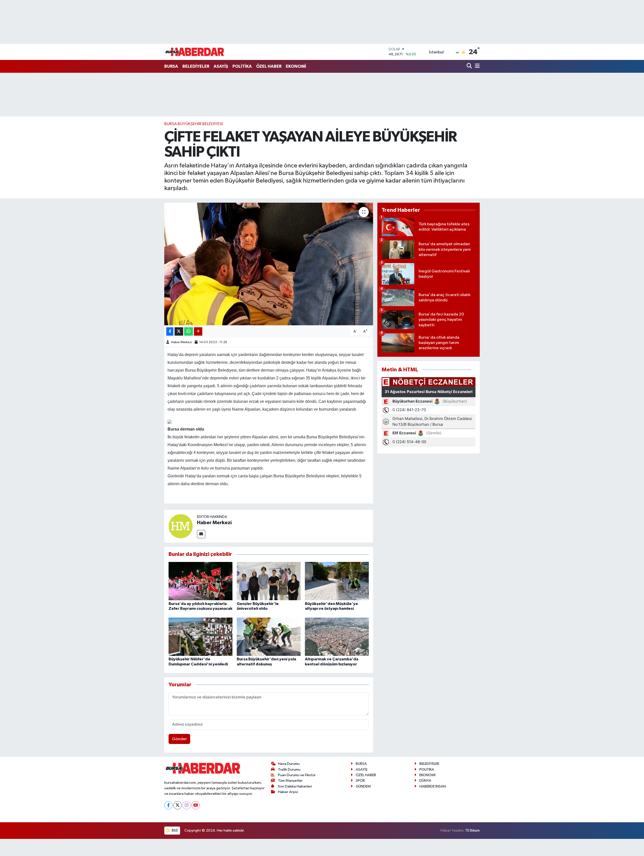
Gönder (179, 739)
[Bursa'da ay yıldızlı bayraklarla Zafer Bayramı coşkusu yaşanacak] (200, 581)
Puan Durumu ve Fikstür (297, 775)
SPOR (360, 780)
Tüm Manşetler (290, 780)
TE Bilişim (472, 830)
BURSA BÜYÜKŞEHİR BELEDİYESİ (193, 124)
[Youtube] (195, 805)
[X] (177, 805)
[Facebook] (168, 805)
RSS (174, 830)
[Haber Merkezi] (181, 526)
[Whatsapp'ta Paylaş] (188, 331)
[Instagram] (186, 805)
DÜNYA (425, 780)
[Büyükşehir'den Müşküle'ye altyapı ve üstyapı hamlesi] (337, 581)
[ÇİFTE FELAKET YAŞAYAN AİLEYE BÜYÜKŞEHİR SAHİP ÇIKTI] (268, 264)
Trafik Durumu (289, 769)
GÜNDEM (363, 786)
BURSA (171, 66)
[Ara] (470, 66)
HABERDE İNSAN (432, 786)
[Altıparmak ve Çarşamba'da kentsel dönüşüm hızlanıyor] (337, 636)
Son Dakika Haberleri (295, 786)
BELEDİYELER (195, 66)
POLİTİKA (242, 66)
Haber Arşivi (288, 792)
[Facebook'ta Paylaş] (169, 331)
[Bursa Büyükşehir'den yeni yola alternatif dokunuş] (269, 636)
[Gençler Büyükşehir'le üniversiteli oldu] (269, 581)
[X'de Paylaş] (179, 331)
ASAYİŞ (221, 66)
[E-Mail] (201, 534)
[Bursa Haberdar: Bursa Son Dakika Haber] (194, 52)
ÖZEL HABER (268, 66)
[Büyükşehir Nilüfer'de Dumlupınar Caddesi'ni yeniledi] (200, 636)
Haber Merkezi (181, 342)
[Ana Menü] (476, 66)
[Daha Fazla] (198, 331)
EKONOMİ (296, 66)
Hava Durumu (289, 764)
